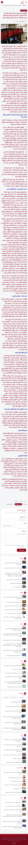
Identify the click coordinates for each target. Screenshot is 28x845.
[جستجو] (2, 2)
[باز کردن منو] (26, 2)
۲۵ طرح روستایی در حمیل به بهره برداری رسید (14, 802)
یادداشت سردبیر (20, 768)
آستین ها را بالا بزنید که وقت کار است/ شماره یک (13, 785)
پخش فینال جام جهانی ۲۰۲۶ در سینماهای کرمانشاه (12, 640)
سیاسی (21, 735)
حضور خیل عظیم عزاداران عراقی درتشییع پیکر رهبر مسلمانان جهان (13, 563)
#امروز (25, 501)
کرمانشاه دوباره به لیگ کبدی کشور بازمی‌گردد (14, 655)
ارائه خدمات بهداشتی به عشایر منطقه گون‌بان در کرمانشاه (13, 677)
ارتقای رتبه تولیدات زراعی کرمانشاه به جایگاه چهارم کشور (13, 810)
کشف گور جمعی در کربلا (17, 587)
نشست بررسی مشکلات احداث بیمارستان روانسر (13, 673)
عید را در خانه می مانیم (18, 788)
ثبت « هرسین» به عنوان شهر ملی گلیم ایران (13, 706)
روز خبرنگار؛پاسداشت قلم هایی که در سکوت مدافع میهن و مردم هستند (13, 617)
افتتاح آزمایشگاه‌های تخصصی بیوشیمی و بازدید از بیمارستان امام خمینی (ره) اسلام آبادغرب (13, 682)
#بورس (21, 501)
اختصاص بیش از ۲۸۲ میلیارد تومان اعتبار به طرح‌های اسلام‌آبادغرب (12, 822)
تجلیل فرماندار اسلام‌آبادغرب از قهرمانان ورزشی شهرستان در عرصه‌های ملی (14, 629)
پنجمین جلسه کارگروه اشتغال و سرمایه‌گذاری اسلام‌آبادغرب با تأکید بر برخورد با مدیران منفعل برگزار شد (12, 816)
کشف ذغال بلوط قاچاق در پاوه (15, 702)
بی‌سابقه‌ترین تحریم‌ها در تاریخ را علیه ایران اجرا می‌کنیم (13, 711)
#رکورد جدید (16, 501)
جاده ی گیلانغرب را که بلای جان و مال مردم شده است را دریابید (12, 773)
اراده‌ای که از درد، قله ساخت (17, 669)
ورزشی (22, 624)
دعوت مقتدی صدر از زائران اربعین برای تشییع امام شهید (13, 568)
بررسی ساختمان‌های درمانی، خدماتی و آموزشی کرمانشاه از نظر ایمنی (13, 723)
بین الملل (21, 558)
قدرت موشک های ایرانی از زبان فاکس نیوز (14, 579)
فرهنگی (21, 592)
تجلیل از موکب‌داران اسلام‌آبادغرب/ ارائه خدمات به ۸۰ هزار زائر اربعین (12, 597)
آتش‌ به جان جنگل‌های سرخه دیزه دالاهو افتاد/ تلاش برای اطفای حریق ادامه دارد (12, 728)
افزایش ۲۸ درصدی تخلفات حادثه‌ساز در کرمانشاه (13, 606)
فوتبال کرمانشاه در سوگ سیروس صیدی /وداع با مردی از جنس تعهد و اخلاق (12, 651)
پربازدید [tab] (5, 697)
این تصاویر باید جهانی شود (17, 758)
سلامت (21, 661)
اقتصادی (21, 798)
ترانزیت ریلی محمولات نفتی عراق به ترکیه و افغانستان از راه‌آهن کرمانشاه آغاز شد (12, 827)
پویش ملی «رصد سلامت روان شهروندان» (14, 687)
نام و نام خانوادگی (22, 517)
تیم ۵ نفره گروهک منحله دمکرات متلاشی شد (14, 762)
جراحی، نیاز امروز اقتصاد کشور (16, 781)
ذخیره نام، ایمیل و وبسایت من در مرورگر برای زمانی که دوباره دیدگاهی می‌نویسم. (14, 546)
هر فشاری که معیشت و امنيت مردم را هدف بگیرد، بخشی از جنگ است (13, 740)
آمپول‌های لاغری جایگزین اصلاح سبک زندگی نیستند (13, 609)
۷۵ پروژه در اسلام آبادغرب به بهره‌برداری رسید (14, 806)
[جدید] (24, 738)
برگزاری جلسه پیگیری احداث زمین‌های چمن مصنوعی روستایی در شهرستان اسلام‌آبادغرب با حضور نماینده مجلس (12, 635)
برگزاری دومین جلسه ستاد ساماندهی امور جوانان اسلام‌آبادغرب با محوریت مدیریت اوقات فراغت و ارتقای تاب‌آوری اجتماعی (12, 645)
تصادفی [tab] (21, 697)
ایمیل (25, 523)
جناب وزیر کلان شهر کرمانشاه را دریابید (15, 777)
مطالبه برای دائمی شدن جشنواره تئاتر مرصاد (14, 602)
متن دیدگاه (24, 531)
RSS (13, 843)
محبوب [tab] (13, 697)
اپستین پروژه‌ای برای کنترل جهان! (16, 583)
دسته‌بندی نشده (23, 10)
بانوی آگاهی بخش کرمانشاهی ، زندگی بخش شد (13, 792)
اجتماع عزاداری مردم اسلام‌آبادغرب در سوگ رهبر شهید (12, 755)
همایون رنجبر (21, 21)
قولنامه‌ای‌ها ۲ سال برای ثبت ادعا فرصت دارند (14, 613)
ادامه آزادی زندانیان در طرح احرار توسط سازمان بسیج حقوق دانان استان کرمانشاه (12, 717)
